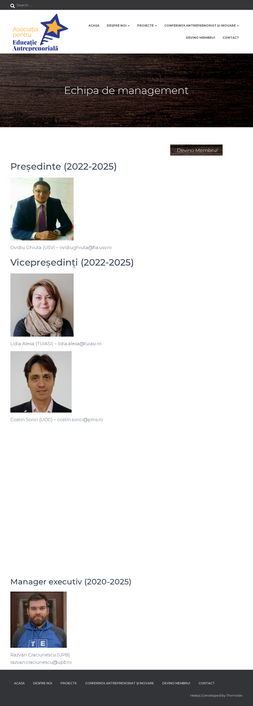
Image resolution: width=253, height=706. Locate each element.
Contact (231, 37)
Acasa (93, 25)
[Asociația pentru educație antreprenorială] (39, 31)
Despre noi (117, 25)
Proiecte (145, 25)
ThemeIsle (234, 695)
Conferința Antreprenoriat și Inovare (200, 25)
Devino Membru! (200, 37)
